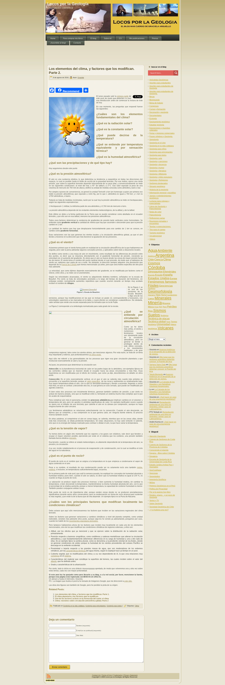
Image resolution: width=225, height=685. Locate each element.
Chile (151, 259)
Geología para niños (157, 149)
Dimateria (153, 456)
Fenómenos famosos (162, 281)
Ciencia (158, 259)
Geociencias (166, 286)
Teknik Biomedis (156, 374)
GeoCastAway (155, 470)
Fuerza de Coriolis (69, 265)
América (151, 256)
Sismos (159, 310)
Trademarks (117, 675)
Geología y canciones (158, 161)
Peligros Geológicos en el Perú (162, 486)
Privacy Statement (130, 675)
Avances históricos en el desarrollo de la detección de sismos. (162, 352)
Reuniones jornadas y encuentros (158, 222)
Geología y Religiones (158, 180)
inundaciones (172, 295)
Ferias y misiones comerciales (161, 133)
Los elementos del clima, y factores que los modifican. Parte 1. (82, 594)
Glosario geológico (157, 186)
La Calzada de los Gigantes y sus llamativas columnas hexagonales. (162, 384)
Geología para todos (114, 606)
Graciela (81, 77)
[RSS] (49, 676)
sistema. (67, 556)
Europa (173, 278)
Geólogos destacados (158, 183)
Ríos (150, 311)
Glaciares (151, 295)
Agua (152, 250)
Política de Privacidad (158, 489)
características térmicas (76, 551)
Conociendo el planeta (158, 450)
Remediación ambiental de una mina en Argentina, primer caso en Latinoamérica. (160, 405)
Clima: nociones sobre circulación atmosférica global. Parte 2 (82, 601)
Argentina (164, 255)
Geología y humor (156, 168)
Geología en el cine (157, 143)
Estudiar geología (156, 125)
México (151, 307)
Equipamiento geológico (159, 122)
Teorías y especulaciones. (160, 227)
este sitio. (128, 581)
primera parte (122, 96)
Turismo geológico (157, 233)
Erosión (159, 275)
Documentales (155, 115)
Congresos (154, 106)
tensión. (73, 438)
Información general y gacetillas (162, 193)
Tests (168, 322)
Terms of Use (107, 675)
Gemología (154, 140)
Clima (137, 606)
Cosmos (154, 263)
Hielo (158, 295)
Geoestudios (154, 476)
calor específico (93, 381)
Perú (165, 307)
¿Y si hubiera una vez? (159, 510)
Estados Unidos (158, 278)
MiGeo (152, 483)
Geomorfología (160, 291)
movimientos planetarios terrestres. (83, 521)
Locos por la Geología (67, 4)
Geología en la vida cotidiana (73, 606)
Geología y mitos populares (160, 177)
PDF (160, 307)
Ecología (153, 119)
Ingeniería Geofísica (157, 479)
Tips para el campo (157, 230)
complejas (55, 556)
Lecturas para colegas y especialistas (159, 202)
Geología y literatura (157, 171)
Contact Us (96, 675)
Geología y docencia (158, 164)
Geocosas (153, 473)
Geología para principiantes (95, 606)
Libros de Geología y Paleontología (158, 207)
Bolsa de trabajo (156, 103)
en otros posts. (95, 355)
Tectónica (164, 316)
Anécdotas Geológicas (158, 80)
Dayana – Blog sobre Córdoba (162, 453)
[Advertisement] (101, 52)
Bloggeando (154, 100)
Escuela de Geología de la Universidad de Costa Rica (160, 460)
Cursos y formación (157, 109)
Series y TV (154, 500)
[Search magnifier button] (176, 73)
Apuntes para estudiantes (160, 83)
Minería (155, 302)
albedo (54, 561)
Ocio (156, 307)
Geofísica (151, 288)
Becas (152, 97)
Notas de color (155, 212)
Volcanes (166, 328)
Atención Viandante (157, 436)
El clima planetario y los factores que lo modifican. (77, 596)
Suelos (154, 315)
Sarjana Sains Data (157, 365)
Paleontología (155, 215)
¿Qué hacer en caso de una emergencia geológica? (162, 398)
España (167, 274)
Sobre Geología (156, 504)
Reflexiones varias (157, 218)
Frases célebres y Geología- (161, 136)
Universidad (163, 324)
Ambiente (165, 250)
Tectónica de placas (159, 318)
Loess (151, 298)
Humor (164, 295)
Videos (152, 239)
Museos (166, 303)
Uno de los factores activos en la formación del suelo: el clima (82, 599)
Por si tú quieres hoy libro (160, 492)
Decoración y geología (158, 112)
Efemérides (169, 271)
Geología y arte (155, 158)
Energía (151, 275)
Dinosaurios (155, 271)
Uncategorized (155, 236)
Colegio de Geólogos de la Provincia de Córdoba (160, 446)
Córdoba (156, 267)
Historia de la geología (158, 190)
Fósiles (153, 285)
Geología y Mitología (158, 174)
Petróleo (172, 306)
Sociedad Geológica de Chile (161, 507)
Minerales (163, 298)
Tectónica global (157, 321)
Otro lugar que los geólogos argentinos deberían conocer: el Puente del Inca (161, 359)
